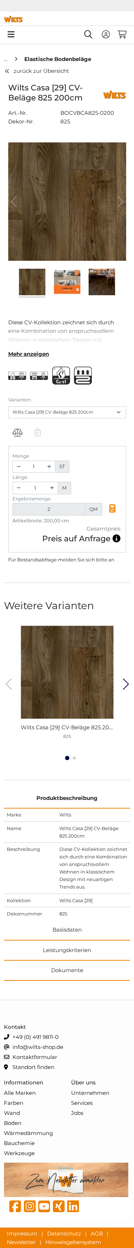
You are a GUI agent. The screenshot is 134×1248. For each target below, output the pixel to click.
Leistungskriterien (67, 950)
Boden (12, 1123)
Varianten (19, 399)
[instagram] (30, 1208)
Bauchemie (19, 1143)
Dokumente (67, 970)
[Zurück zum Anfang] (111, 1230)
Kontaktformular (34, 1057)
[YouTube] (44, 1208)
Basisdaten (67, 929)
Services (82, 1102)
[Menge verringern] (19, 467)
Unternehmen (90, 1092)
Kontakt (15, 1026)
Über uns (83, 1082)
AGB (97, 1233)
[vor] (125, 684)
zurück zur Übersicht (41, 70)
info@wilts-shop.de (37, 1047)
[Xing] (59, 1208)
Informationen (23, 1082)
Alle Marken (20, 1092)
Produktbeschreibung (67, 798)
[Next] (120, 202)
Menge (21, 456)
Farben (13, 1102)
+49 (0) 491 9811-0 (35, 1036)
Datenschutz (65, 1233)
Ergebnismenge (32, 498)
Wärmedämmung (28, 1133)
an (111, 559)
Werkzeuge (19, 1153)
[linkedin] (73, 1208)
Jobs (77, 1113)
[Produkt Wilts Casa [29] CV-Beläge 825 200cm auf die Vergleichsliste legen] (17, 433)
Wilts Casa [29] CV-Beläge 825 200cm (71, 727)
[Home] (6, 59)
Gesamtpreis (103, 528)
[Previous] (14, 202)
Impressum (23, 1233)
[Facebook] (15, 1208)
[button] (113, 509)
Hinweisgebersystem (73, 1241)
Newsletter (22, 1241)
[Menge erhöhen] (49, 467)
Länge (20, 477)
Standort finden (32, 1067)
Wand (12, 1113)
